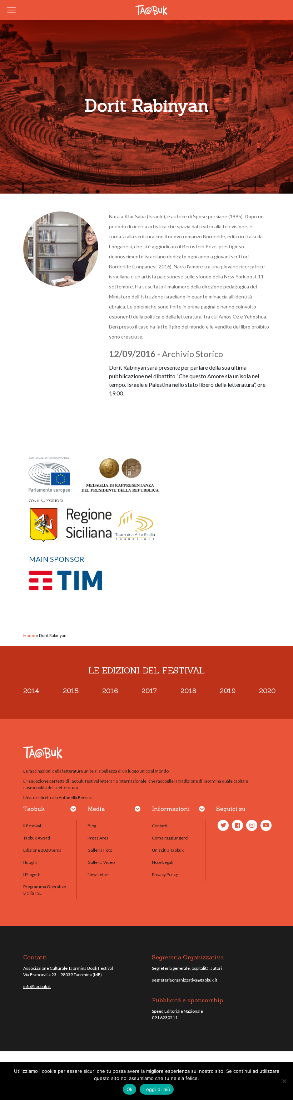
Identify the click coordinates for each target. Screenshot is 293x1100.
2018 (188, 691)
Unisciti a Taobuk (168, 850)
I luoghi (30, 862)
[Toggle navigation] (13, 10)
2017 (149, 691)
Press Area (98, 838)
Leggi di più (156, 1089)
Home (29, 635)
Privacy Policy (165, 874)
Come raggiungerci (170, 838)
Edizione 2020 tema (42, 850)
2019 (227, 691)
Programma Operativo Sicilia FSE (44, 890)
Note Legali (162, 862)
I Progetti (31, 874)
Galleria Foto (100, 850)
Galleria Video (101, 862)
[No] (284, 1081)
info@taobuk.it (37, 986)
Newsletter (98, 874)
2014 (31, 691)
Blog (92, 825)
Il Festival (32, 825)
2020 (267, 691)
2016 (110, 691)
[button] (73, 810)
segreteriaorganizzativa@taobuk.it (184, 980)
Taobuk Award (36, 838)
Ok (129, 1089)
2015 (71, 691)
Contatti (159, 825)
